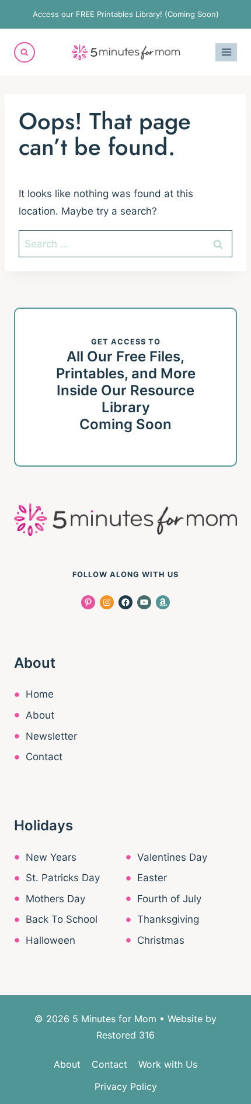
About (40, 715)
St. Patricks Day (63, 878)
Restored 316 (125, 1035)
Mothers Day (55, 899)
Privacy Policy (126, 1086)
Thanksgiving (168, 919)
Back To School (61, 919)
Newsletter (51, 736)
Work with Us (167, 1064)
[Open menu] (226, 52)
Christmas (160, 940)
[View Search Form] (24, 52)
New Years (51, 857)
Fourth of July (169, 899)
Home (40, 694)
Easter (152, 878)
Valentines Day (172, 857)
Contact (44, 757)
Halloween (50, 940)
